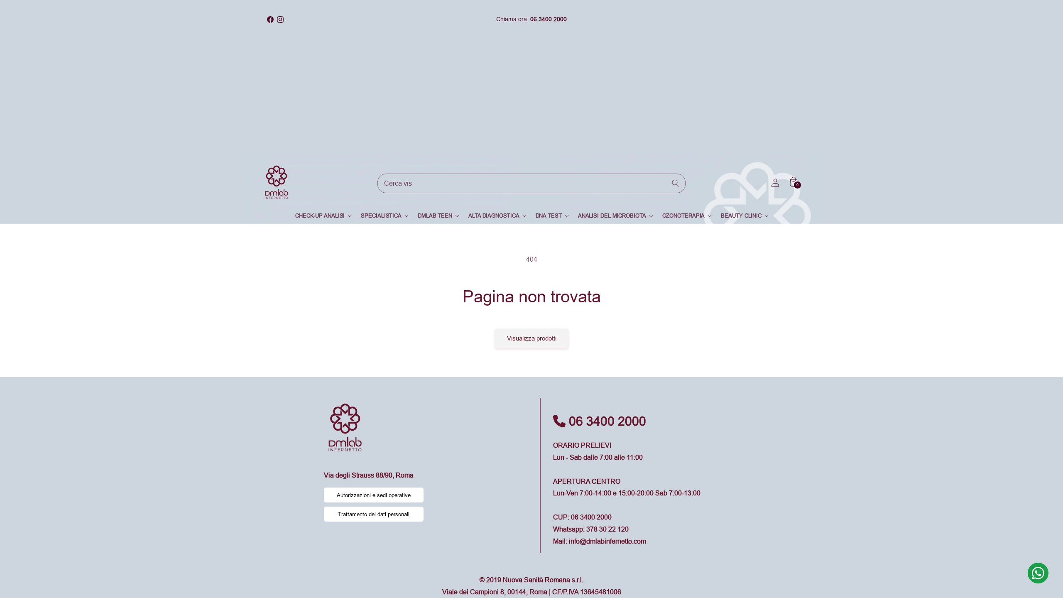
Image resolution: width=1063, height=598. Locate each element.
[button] (323, 215)
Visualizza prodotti (531, 338)
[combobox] (531, 183)
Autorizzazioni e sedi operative (374, 495)
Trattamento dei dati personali (373, 514)
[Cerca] (676, 183)
